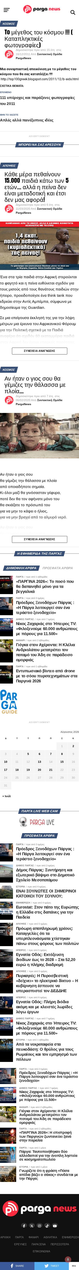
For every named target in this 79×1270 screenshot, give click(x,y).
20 (39, 769)
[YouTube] (55, 1225)
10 (5, 761)
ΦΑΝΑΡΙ (34, 1237)
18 (17, 769)
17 (5, 769)
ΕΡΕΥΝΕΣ (20, 1244)
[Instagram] (39, 1225)
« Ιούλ (6, 796)
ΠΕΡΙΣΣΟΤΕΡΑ (60, 1244)
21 (50, 769)
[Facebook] (24, 1225)
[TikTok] (47, 1225)
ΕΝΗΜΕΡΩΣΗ (70, 1237)
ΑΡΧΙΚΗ (5, 1237)
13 (39, 761)
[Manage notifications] (68, 1259)
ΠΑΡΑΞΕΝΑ (39, 1244)
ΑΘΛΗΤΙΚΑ (50, 1237)
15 (62, 761)
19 (28, 769)
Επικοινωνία (41, 1251)
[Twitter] (32, 1225)
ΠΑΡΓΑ (19, 1237)
